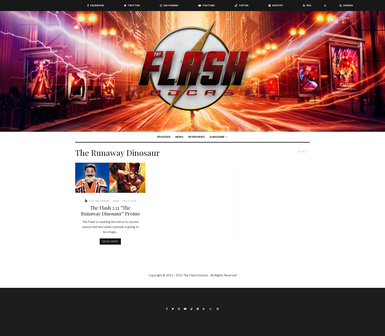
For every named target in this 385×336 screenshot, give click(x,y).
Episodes (163, 136)
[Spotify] (198, 309)
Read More (110, 241)
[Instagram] (179, 309)
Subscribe (217, 136)
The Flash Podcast (99, 200)
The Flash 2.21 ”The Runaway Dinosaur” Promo (110, 211)
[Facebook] (167, 309)
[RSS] (204, 309)
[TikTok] (191, 309)
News (179, 136)
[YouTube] (185, 309)
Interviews (196, 136)
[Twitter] (173, 309)
